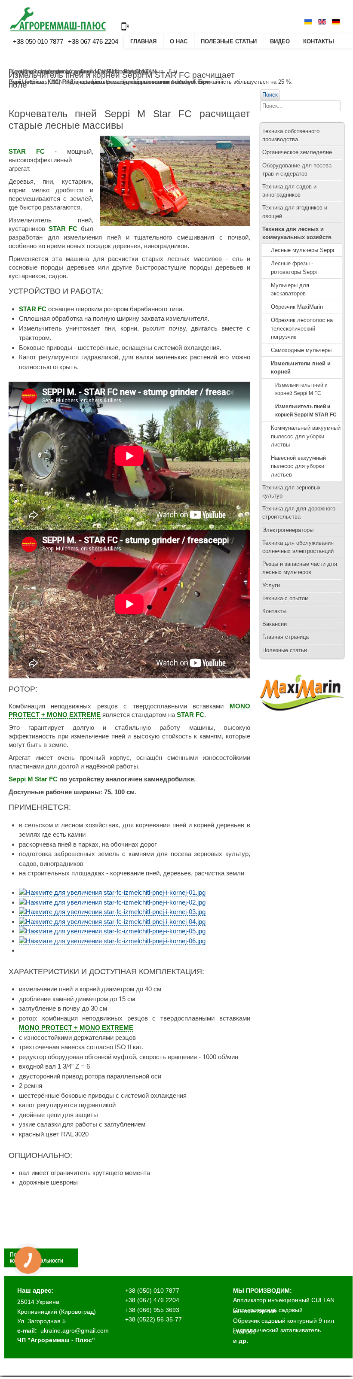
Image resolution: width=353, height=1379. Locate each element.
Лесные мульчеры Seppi (302, 250)
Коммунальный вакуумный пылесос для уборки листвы (306, 436)
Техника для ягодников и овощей (294, 211)
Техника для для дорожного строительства (298, 512)
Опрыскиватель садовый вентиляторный (268, 1310)
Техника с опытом (285, 598)
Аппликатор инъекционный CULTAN (284, 1300)
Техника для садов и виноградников (289, 190)
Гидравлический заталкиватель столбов (277, 1331)
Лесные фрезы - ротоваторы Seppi (294, 267)
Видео (280, 41)
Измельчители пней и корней (301, 367)
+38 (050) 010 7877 (152, 1290)
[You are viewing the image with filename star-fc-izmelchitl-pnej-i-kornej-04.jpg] (112, 922)
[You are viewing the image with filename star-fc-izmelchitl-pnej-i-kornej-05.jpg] (112, 931)
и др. (240, 1340)
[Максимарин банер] (302, 719)
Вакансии (274, 624)
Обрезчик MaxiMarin (297, 307)
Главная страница (285, 637)
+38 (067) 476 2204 (152, 1300)
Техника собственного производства (290, 135)
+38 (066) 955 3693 (152, 1309)
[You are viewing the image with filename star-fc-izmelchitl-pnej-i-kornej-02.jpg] (112, 902)
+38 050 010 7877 (38, 41)
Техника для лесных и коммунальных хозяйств (297, 233)
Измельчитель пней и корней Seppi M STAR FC (306, 411)
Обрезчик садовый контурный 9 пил (283, 1320)
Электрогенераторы (287, 530)
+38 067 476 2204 (92, 41)
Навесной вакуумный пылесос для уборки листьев (298, 466)
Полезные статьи (229, 41)
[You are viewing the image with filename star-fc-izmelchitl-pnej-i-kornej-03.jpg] (112, 912)
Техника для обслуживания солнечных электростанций (298, 547)
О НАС (178, 41)
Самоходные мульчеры (301, 350)
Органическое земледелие (297, 152)
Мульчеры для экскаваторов (290, 289)
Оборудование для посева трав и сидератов (297, 169)
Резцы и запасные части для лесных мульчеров (299, 568)
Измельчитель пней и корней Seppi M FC (301, 389)
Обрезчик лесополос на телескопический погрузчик (302, 328)
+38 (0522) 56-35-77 (153, 1319)
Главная (143, 41)
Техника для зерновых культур (291, 491)
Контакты (318, 41)
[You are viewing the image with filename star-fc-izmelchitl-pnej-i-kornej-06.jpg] (112, 941)
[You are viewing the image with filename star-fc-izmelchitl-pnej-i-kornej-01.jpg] (112, 892)
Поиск (270, 94)
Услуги (271, 585)
